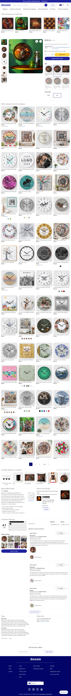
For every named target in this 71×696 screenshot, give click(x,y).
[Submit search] (46, 5)
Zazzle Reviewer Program (35, 539)
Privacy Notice (49, 694)
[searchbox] (30, 5)
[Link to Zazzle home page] (6, 5)
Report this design (65, 500)
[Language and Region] (61, 5)
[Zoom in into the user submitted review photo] (4, 539)
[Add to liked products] (40, 41)
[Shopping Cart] (67, 5)
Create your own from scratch (31, 500)
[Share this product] (36, 41)
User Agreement (43, 694)
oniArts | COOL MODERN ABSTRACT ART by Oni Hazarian (61, 48)
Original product (37, 557)
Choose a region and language (34, 681)
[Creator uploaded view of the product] (26, 56)
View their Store (45, 507)
